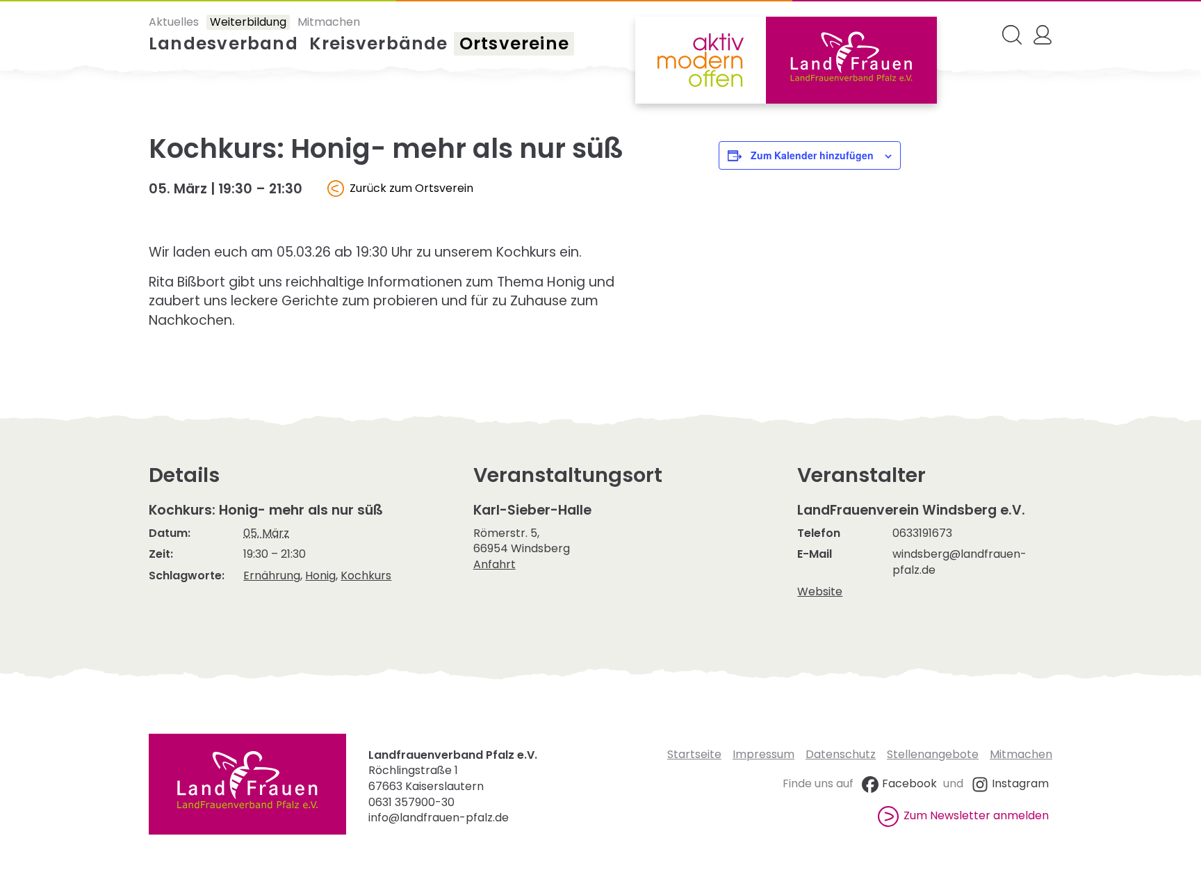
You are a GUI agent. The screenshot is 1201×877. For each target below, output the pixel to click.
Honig (320, 576)
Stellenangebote (933, 754)
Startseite (694, 754)
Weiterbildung (248, 22)
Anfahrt (494, 564)
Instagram (1020, 783)
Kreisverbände (378, 43)
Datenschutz (841, 754)
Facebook (909, 783)
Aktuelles (174, 22)
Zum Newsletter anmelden (976, 815)
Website (819, 592)
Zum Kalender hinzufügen (812, 155)
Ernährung (271, 576)
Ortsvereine (514, 43)
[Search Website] (1012, 35)
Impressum (763, 754)
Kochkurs (366, 576)
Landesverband (223, 43)
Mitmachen (328, 22)
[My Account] (1042, 35)
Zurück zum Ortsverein (411, 188)
